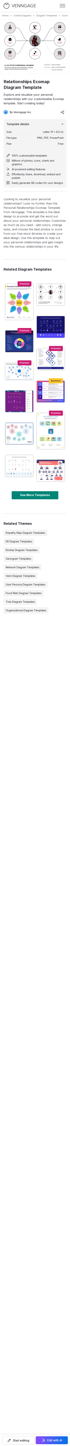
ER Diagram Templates (19, 541)
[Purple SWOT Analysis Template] (51, 359)
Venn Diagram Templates (20, 575)
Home (5, 15)
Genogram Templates (18, 558)
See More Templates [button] (35, 495)
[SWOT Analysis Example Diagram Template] (19, 341)
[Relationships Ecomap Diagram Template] (51, 294)
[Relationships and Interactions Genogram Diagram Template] (51, 470)
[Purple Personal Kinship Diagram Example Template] (19, 401)
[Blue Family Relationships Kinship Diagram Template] (51, 327)
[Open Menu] (62, 6)
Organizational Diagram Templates (26, 610)
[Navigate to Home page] (20, 6)
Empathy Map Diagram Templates (25, 532)
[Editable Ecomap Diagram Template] (51, 431)
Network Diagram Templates (22, 567)
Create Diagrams (22, 15)
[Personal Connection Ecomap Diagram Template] (19, 302)
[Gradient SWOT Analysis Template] (51, 391)
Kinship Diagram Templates (22, 550)
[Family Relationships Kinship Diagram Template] (19, 466)
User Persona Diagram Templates (25, 584)
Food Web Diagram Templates (24, 593)
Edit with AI (54, 1440)
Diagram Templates (46, 15)
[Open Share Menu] (62, 112)
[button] (18, 1440)
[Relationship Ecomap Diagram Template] (19, 433)
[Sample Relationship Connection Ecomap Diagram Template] (19, 371)
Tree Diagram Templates (20, 601)
